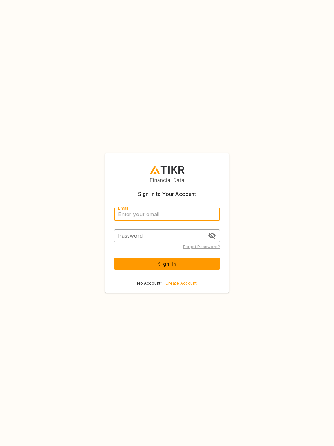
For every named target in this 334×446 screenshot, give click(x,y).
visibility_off (212, 236)
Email (123, 208)
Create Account (181, 283)
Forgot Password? (201, 246)
